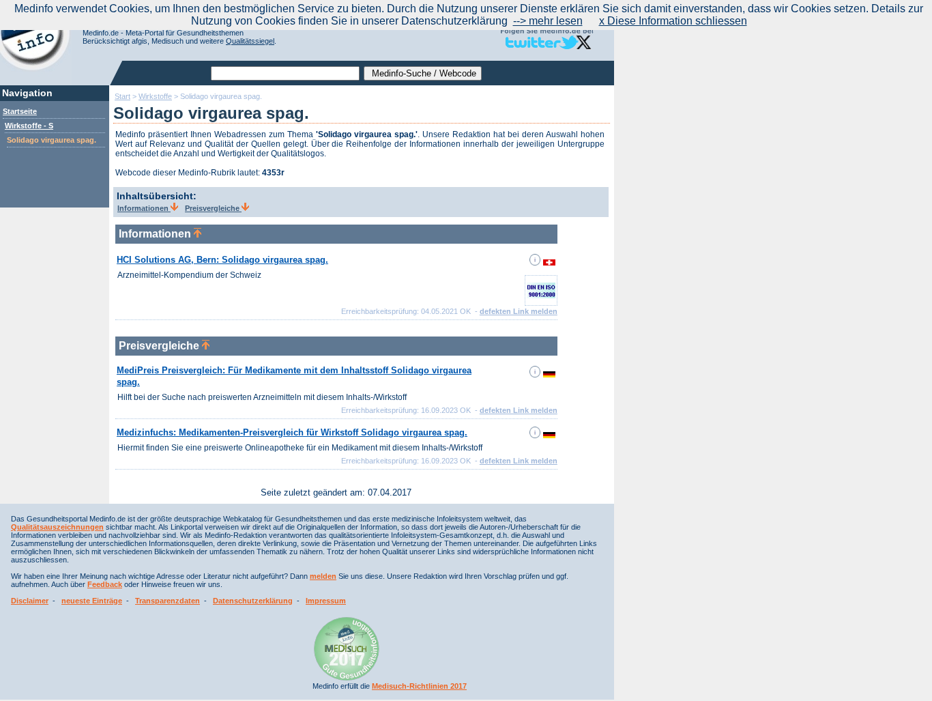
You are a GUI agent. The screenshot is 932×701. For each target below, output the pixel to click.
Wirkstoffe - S (29, 125)
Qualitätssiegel (250, 41)
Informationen (144, 208)
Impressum (326, 601)
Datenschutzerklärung (253, 601)
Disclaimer (29, 601)
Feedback (104, 584)
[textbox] (285, 73)
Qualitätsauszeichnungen (57, 527)
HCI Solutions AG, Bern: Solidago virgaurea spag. (222, 260)
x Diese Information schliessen (673, 21)
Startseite (20, 111)
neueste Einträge (91, 601)
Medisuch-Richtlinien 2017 (419, 686)
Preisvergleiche (213, 208)
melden (323, 576)
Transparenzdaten (167, 601)
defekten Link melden (518, 311)
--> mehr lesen (548, 21)
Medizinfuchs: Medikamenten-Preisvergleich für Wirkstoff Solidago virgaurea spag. (292, 432)
